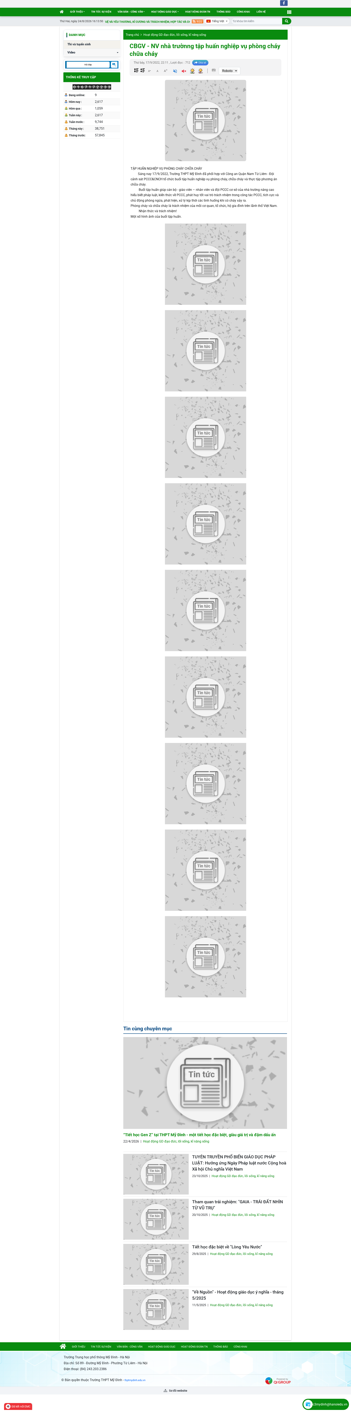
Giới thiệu (76, 11)
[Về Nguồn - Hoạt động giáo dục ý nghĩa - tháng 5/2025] (156, 1309)
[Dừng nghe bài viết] (184, 71)
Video (71, 52)
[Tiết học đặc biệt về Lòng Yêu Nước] (156, 1264)
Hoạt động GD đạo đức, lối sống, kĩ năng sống (174, 35)
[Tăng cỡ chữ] (165, 71)
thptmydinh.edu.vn (135, 1380)
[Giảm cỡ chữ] (149, 71)
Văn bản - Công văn (130, 11)
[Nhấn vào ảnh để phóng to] (205, 264)
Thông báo (223, 11)
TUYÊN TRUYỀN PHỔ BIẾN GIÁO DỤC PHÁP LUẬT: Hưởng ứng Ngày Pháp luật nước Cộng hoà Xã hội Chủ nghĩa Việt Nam (239, 1163)
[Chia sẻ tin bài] (200, 62)
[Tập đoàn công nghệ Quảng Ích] (278, 1381)
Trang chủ (132, 35)
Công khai (243, 11)
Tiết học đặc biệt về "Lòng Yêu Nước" (227, 1247)
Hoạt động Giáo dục (164, 11)
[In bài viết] (214, 70)
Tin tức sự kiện (101, 11)
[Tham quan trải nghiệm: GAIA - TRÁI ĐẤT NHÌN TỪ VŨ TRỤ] (156, 1219)
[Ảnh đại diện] (205, 120)
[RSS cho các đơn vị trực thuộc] (197, 21)
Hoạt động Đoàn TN (197, 11)
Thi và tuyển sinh (79, 44)
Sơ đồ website (177, 1390)
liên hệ (261, 11)
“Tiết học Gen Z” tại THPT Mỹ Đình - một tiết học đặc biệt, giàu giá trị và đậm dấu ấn (199, 1134)
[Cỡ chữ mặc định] (157, 71)
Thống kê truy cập (81, 77)
